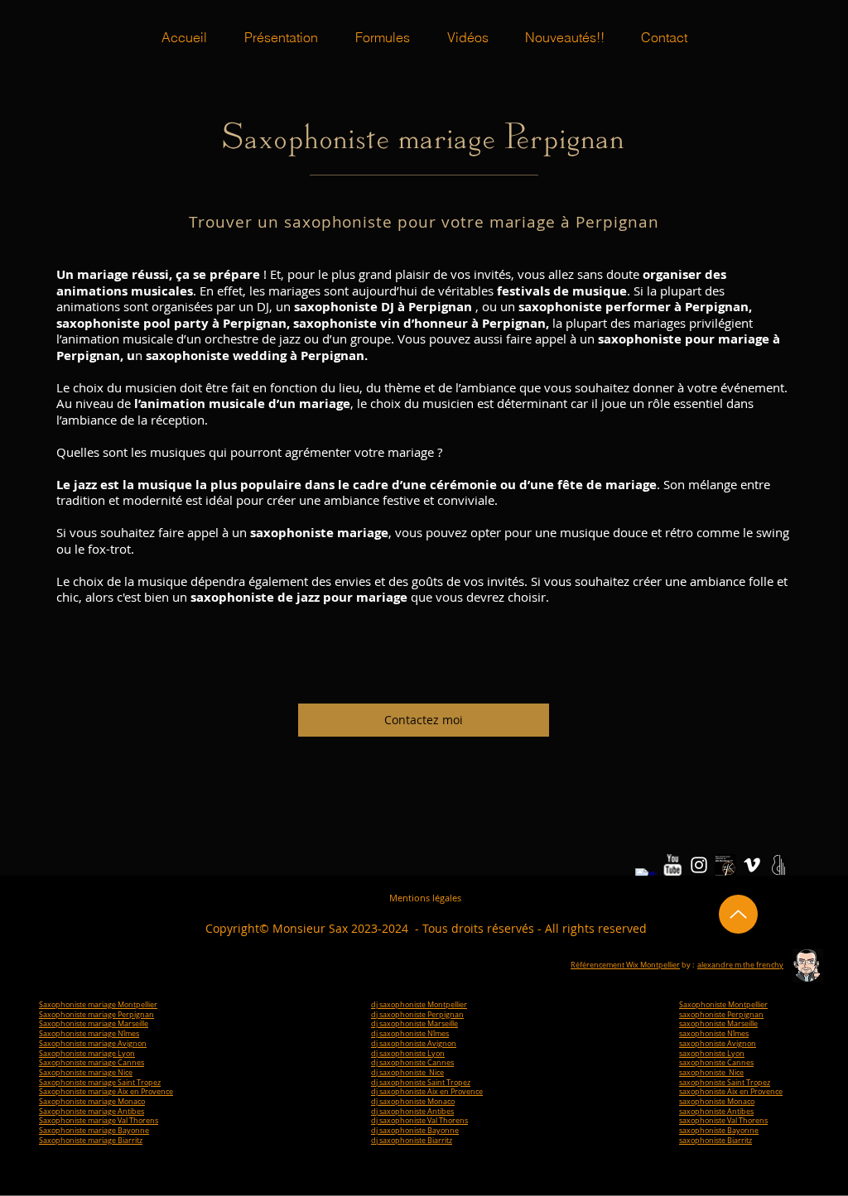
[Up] (738, 914)
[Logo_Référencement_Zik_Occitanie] (725, 865)
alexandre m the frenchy (740, 965)
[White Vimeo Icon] (752, 865)
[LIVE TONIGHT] (778, 865)
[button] (382, 37)
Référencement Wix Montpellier (625, 965)
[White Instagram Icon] (699, 865)
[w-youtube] (672, 865)
